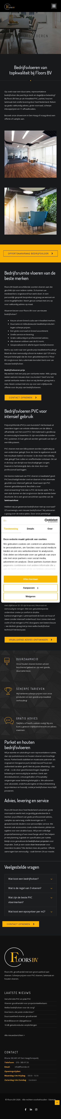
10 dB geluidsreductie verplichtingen (20, 1025)
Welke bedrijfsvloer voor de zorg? (19, 1007)
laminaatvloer (11, 500)
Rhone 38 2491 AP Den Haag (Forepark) (21, 1058)
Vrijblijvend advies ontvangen (28, 639)
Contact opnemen (20, 397)
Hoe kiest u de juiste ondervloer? (19, 1012)
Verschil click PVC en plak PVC (17, 999)
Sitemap (52, 1099)
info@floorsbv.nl (22, 1067)
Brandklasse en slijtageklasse (17, 1020)
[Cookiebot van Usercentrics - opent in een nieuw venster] (45, 521)
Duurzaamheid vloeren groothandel (20, 1016)
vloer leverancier (38, 844)
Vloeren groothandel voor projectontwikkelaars (25, 1003)
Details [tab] (30, 528)
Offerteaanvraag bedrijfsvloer (28, 253)
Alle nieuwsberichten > (14, 1035)
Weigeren (30, 596)
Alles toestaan (30, 579)
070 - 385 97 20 (22, 1062)
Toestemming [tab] (11, 528)
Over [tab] (50, 528)
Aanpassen (29, 588)
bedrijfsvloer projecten (38, 841)
